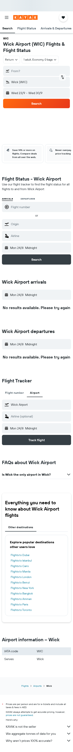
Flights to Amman (21, 599)
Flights (25, 685)
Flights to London (21, 577)
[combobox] (40, 224)
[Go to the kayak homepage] (25, 17)
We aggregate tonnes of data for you (31, 734)
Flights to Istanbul (21, 560)
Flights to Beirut (20, 582)
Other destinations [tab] (20, 527)
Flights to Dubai (20, 555)
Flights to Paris (19, 604)
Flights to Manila (20, 571)
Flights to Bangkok (22, 593)
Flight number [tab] (14, 393)
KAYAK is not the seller (21, 726)
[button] (6, 17)
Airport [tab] (35, 393)
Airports (37, 685)
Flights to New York (22, 588)
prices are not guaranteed (19, 715)
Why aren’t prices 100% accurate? (29, 741)
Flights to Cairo (20, 566)
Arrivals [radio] (7, 199)
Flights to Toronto (21, 610)
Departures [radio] (28, 199)
